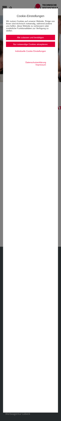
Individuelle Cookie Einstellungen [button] (30, 51)
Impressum (41, 65)
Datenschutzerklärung (35, 62)
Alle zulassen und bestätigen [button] (30, 37)
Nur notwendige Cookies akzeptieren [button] (30, 44)
